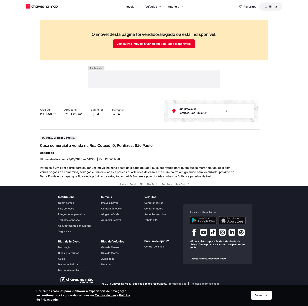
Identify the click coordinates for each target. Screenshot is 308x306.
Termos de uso (177, 283)
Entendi (259, 295)
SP (141, 184)
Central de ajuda (154, 246)
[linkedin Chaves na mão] (232, 233)
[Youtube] (203, 233)
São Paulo (152, 184)
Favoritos (250, 6)
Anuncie (173, 6)
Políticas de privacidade (205, 283)
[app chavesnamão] (203, 220)
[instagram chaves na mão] (222, 233)
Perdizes (167, 184)
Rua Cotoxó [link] (182, 184)
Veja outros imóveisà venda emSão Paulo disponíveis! (153, 43)
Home (122, 184)
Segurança (64, 231)
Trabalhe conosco (69, 220)
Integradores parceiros (72, 214)
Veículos (151, 6)
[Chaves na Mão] (42, 6)
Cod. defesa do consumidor (74, 225)
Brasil (133, 184)
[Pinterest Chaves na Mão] (241, 233)
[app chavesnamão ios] (232, 220)
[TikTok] (213, 233)
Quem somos (66, 202)
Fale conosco (66, 208)
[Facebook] (194, 233)
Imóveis (129, 6)
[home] (76, 280)
